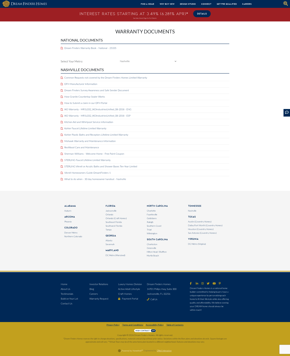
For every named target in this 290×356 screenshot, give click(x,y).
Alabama (70, 205)
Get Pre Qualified (227, 4)
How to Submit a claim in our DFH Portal (85, 103)
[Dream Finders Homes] (24, 4)
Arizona (69, 216)
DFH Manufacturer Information (80, 84)
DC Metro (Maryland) (115, 255)
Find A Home (147, 4)
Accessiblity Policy (154, 325)
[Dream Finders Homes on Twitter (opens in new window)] (208, 283)
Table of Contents (175, 325)
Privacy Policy (112, 325)
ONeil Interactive (164, 351)
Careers (247, 4)
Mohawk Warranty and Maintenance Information (90, 141)
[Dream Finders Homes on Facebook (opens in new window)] (191, 283)
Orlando (109, 214)
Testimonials (67, 293)
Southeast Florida (114, 222)
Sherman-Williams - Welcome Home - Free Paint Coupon (94, 154)
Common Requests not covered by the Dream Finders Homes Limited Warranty (105, 78)
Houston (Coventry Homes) (201, 229)
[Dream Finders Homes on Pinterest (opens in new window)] (220, 283)
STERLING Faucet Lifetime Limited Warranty (87, 160)
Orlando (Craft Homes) (116, 218)
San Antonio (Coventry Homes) (202, 233)
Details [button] (202, 13)
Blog (91, 288)
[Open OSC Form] (287, 113)
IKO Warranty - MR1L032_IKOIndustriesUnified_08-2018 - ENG (97, 109)
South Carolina (157, 239)
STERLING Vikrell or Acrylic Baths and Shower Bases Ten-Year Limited (100, 166)
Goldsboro (152, 218)
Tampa (108, 229)
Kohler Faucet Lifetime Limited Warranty (85, 128)
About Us (65, 288)
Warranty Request (98, 298)
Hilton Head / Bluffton (157, 251)
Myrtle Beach (153, 255)
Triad (149, 229)
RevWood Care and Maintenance (81, 147)
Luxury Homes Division (130, 284)
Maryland (112, 250)
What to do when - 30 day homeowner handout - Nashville (95, 179)
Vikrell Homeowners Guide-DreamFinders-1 (87, 173)
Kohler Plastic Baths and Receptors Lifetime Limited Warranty (96, 135)
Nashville (192, 210)
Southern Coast (154, 226)
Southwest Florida (114, 226)
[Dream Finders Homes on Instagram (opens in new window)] (202, 283)
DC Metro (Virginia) (197, 244)
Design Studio (188, 4)
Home (64, 284)
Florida (110, 205)
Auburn (67, 210)
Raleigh (150, 222)
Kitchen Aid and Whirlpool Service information (88, 122)
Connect (206, 4)
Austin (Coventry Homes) (199, 221)
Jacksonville (111, 210)
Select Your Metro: (72, 61)
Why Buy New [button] (167, 4)
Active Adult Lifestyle (129, 288)
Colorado (70, 227)
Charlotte (151, 210)
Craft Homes (125, 293)
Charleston (152, 244)
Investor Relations (98, 284)
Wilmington (152, 233)
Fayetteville (152, 214)
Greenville (151, 248)
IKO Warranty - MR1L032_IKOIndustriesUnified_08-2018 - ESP (97, 116)
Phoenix (68, 221)
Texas (192, 216)
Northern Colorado (73, 236)
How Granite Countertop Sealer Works (84, 97)
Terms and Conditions (132, 325)
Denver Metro (70, 232)
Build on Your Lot (69, 298)
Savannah (110, 244)
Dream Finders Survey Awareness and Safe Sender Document (96, 90)
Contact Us (66, 303)
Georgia (111, 235)
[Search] (285, 3)
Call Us (153, 299)
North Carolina (157, 205)
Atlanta (109, 240)
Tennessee (194, 205)
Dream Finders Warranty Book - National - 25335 (90, 48)
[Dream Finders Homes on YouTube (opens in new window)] (214, 283)
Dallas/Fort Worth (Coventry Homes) (205, 225)
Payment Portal (129, 298)
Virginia (193, 238)
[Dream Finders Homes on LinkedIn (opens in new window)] (197, 283)
